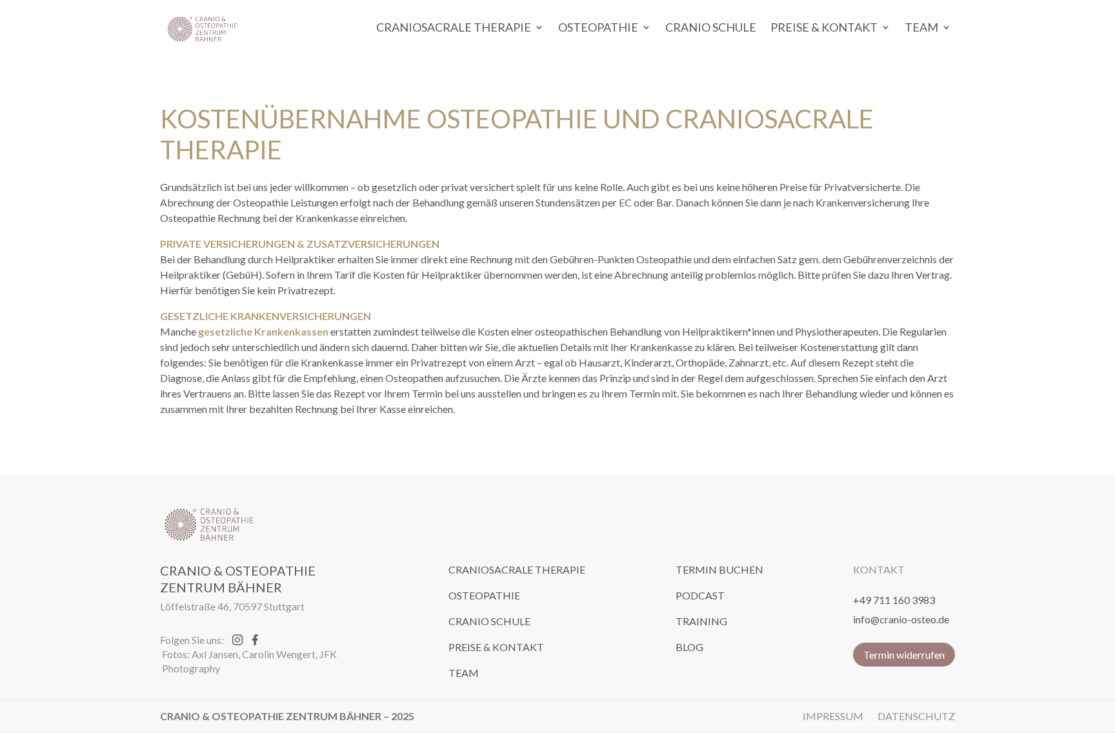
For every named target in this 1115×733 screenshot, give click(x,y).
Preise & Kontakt (824, 27)
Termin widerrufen (904, 654)
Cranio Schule (710, 27)
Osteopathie (598, 27)
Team (921, 27)
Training (701, 621)
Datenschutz (916, 716)
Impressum (833, 716)
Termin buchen (719, 569)
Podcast (700, 595)
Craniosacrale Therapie (453, 27)
